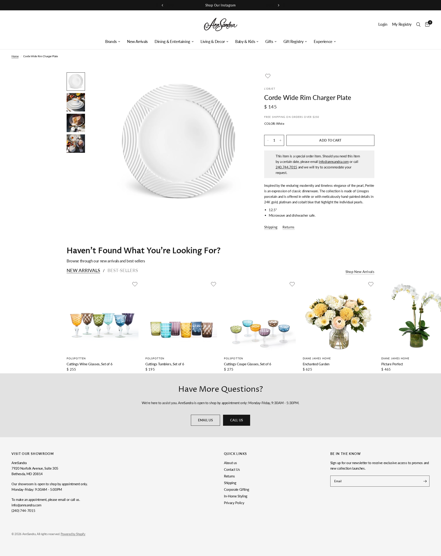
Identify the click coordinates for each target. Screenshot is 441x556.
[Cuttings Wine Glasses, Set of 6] (103, 316)
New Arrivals (137, 41)
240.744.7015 (286, 167)
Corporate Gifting (236, 489)
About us (230, 463)
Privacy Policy (234, 503)
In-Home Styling (235, 496)
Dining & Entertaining (172, 41)
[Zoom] (240, 82)
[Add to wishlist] (267, 76)
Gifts (269, 41)
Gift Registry (293, 41)
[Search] (418, 24)
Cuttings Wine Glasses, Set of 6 (89, 364)
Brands (111, 41)
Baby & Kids (245, 41)
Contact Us (232, 469)
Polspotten (76, 358)
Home (15, 56)
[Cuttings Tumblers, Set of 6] (181, 316)
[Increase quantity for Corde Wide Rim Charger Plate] (280, 140)
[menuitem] (113, 41)
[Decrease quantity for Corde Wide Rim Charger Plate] (267, 140)
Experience (323, 41)
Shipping (230, 483)
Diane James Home (317, 358)
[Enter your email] (425, 481)
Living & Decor (213, 41)
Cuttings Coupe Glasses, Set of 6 (247, 364)
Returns (229, 476)
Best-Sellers (122, 270)
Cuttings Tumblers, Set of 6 (164, 364)
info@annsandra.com (334, 161)
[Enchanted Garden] (339, 316)
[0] (426, 24)
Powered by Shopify (73, 534)
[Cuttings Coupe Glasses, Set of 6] (260, 316)
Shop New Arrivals (359, 272)
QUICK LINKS (235, 453)
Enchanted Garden (316, 364)
